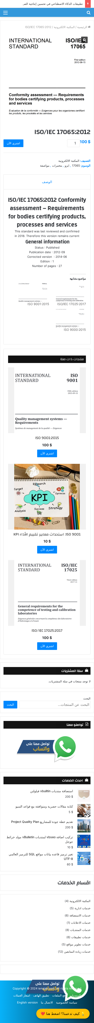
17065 (76, 165)
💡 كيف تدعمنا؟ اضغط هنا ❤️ (63, 1013)
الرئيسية (82, 27)
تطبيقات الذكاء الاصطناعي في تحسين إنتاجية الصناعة (51, 3)
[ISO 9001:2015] (33, 292)
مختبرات (57, 165)
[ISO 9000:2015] (70, 318)
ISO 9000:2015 (75, 329)
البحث (87, 698)
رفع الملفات (59, 995)
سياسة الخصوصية (66, 1002)
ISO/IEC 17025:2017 (71, 304)
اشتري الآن (13, 143)
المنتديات (75, 995)
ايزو (67, 165)
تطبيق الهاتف (41, 995)
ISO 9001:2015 (38, 304)
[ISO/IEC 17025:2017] (70, 292)
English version (27, 1002)
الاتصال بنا (47, 1002)
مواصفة (44, 165)
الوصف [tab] (47, 182)
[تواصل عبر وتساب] (47, 748)
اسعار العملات (21, 995)
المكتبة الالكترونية (64, 27)
